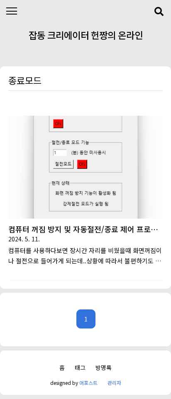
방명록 (103, 367)
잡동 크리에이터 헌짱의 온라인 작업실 (86, 37)
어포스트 (88, 382)
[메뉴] (11, 11)
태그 (80, 367)
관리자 (114, 382)
